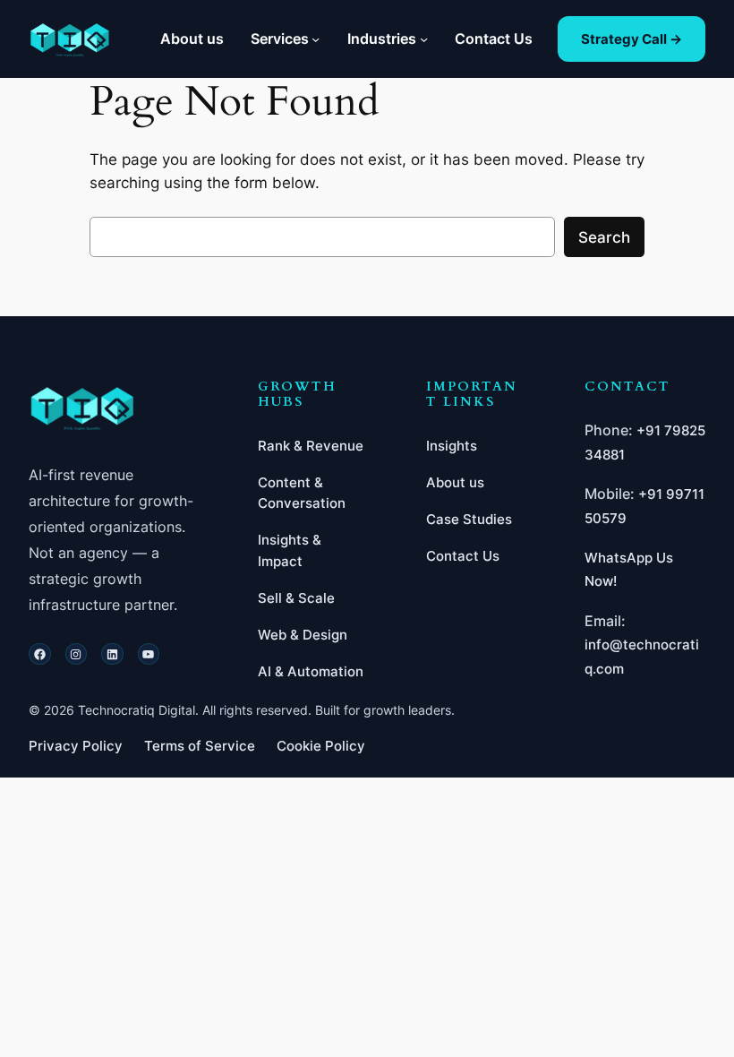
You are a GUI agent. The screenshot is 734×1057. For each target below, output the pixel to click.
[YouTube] (149, 654)
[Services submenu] (316, 39)
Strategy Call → (631, 38)
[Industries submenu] (424, 39)
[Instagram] (76, 654)
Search (604, 237)
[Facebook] (40, 654)
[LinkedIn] (112, 654)
